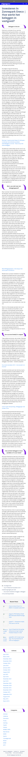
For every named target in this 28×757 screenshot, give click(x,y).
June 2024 (5, 665)
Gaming (5, 723)
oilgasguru (5, 4)
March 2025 (6, 656)
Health (5, 725)
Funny (4, 720)
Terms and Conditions (18, 752)
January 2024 (6, 667)
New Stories (6, 731)
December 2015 (7, 687)
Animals (5, 714)
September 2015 (7, 694)
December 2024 (7, 659)
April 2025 (6, 654)
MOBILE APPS (6, 729)
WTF (4, 745)
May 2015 (5, 699)
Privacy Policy (8, 752)
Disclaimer (22, 751)
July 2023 (5, 674)
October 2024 (6, 663)
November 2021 (7, 679)
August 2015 (6, 696)
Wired (4, 740)
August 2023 (6, 672)
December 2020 (7, 683)
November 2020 (7, 685)
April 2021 (6, 681)
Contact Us (16, 751)
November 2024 (7, 661)
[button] (23, 4)
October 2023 (6, 670)
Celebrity (5, 716)
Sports (5, 736)
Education (6, 718)
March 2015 (6, 701)
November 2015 (7, 690)
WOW (4, 743)
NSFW (4, 734)
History (5, 727)
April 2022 (6, 676)
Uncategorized (7, 585)
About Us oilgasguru (7, 751)
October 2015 (6, 692)
